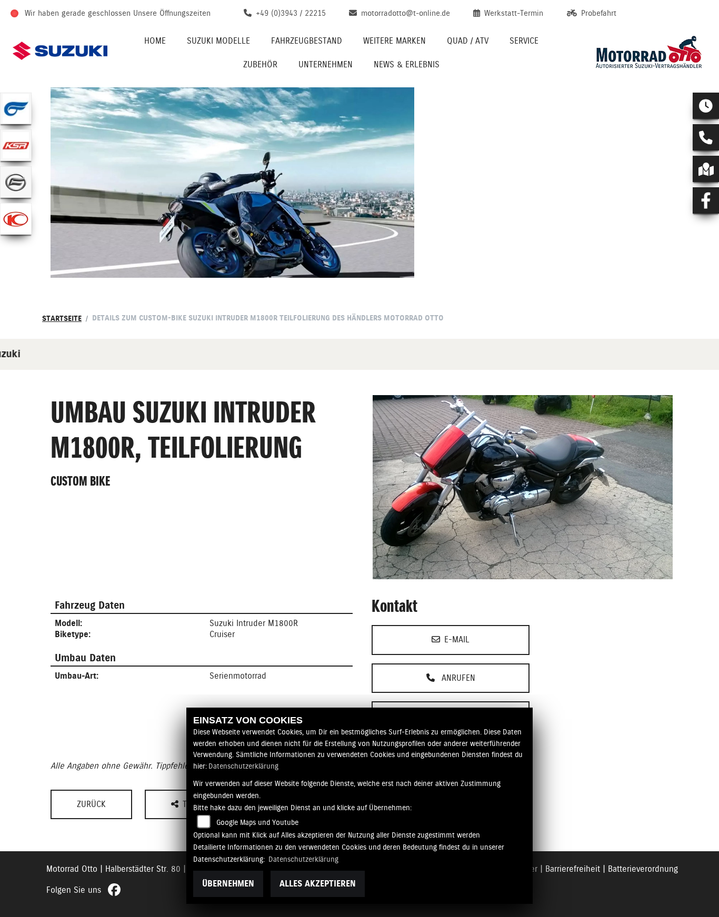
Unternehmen (325, 64)
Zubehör (260, 64)
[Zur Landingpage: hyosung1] (16, 108)
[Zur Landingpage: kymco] (16, 219)
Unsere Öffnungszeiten (172, 13)
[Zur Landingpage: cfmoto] (16, 182)
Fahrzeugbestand (306, 41)
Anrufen (457, 678)
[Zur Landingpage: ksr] (16, 145)
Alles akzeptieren (317, 884)
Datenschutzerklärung (243, 766)
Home (155, 41)
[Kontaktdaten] (706, 137)
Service (524, 41)
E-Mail (457, 639)
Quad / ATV (467, 41)
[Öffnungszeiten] (706, 106)
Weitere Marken (394, 41)
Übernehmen (228, 884)
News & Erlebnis (407, 64)
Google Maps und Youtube (257, 822)
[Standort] (706, 169)
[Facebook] (706, 200)
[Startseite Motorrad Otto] (648, 51)
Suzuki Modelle (218, 41)
